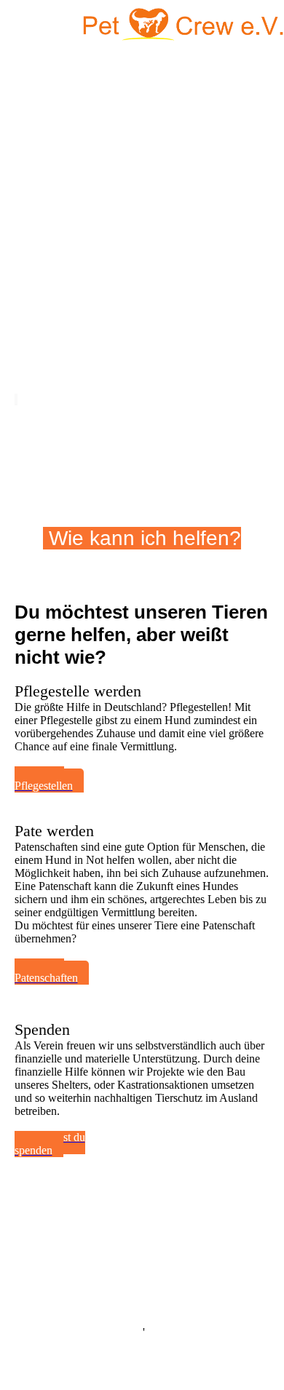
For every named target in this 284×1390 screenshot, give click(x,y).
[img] (182, 25)
